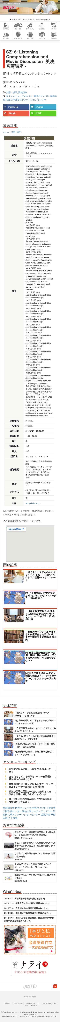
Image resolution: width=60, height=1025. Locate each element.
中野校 (35, 808)
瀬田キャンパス (41, 95)
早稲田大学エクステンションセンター (29, 813)
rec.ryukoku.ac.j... (33, 503)
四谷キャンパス (23, 808)
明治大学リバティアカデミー (37, 811)
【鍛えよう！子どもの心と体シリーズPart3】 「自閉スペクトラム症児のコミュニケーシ (40, 576)
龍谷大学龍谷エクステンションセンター (26, 99)
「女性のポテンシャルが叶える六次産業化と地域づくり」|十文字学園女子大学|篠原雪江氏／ (40, 635)
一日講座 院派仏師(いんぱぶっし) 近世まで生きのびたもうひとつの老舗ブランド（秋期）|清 (40, 614)
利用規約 (34, 1005)
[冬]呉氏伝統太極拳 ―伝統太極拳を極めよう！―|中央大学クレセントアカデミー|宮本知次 (40, 677)
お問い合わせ (18, 1003)
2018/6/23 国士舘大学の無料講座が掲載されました (28, 912)
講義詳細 (22, 92)
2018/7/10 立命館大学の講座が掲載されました (26, 908)
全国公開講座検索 (30, 997)
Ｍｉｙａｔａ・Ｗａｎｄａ (19, 95)
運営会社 (7, 1003)
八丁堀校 (12, 817)
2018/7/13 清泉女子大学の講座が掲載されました (27, 903)
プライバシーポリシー (48, 1003)
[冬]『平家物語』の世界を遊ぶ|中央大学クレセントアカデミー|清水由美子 (40, 595)
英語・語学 (11, 92)
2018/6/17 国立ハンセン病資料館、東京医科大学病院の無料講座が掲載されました (29, 919)
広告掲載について (32, 1003)
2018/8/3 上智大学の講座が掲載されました (24, 898)
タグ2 (43, 808)
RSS (26, 1005)
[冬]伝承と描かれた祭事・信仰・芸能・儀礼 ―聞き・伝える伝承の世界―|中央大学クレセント (40, 656)
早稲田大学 (9, 808)
